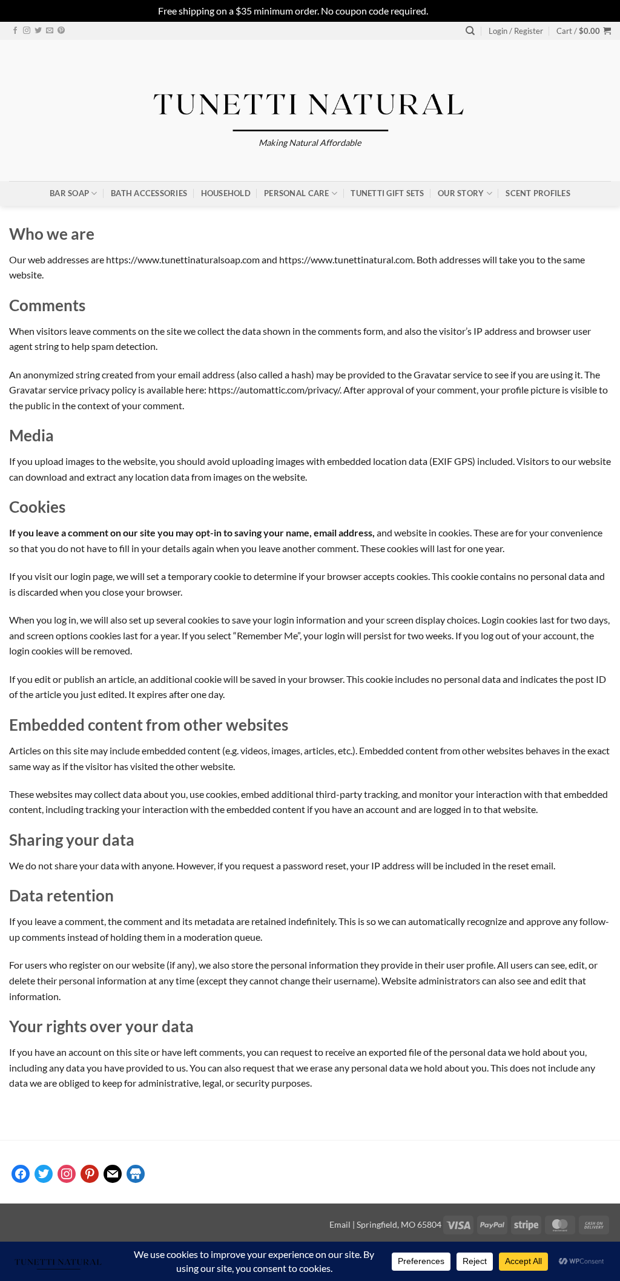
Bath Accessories (149, 193)
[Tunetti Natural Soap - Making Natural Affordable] (310, 98)
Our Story (461, 193)
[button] (516, 31)
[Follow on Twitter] (38, 31)
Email (340, 1224)
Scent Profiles (538, 193)
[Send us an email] (49, 31)
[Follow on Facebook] (15, 31)
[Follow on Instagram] (26, 31)
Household (226, 193)
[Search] (470, 30)
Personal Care (296, 193)
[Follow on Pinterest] (61, 31)
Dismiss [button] (446, 10)
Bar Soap (69, 193)
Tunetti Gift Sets (387, 193)
